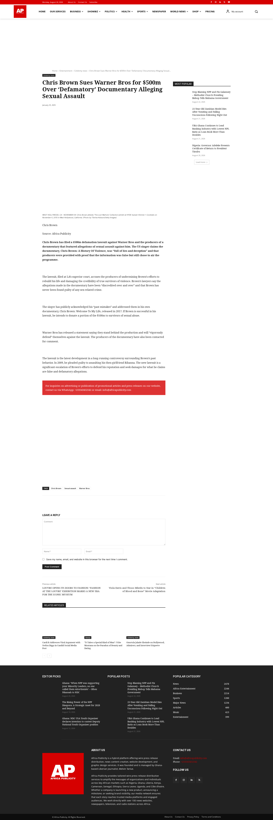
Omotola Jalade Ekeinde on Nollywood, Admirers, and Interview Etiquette (145, 644)
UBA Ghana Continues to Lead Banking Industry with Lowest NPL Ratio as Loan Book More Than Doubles (210, 130)
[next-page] (49, 656)
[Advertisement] (136, 42)
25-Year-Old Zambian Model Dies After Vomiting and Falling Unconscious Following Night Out (209, 111)
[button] (256, 11)
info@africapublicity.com (117, 389)
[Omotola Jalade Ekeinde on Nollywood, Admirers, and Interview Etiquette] (145, 625)
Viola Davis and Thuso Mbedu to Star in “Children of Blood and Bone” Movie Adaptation (137, 589)
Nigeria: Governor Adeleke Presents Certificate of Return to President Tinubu (211, 148)
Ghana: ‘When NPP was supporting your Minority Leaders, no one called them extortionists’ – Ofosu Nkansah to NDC (80, 687)
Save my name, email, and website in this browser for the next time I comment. (87, 559)
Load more (200, 162)
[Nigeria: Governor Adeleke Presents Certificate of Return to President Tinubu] (181, 150)
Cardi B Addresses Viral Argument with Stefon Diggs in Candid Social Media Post (61, 645)
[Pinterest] (79, 113)
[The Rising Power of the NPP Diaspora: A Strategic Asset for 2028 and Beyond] (51, 707)
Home (55, 70)
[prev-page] (44, 656)
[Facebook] (211, 2)
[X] (224, 2)
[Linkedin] (220, 2)
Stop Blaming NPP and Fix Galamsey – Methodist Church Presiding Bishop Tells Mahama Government (211, 95)
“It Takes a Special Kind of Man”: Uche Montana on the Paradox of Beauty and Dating (103, 645)
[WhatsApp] (86, 113)
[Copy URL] (100, 113)
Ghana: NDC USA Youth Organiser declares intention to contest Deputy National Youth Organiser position (81, 721)
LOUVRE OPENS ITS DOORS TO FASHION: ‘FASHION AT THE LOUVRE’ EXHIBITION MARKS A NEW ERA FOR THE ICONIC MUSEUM (71, 591)
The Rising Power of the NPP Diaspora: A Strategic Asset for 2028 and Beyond (81, 705)
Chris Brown (56, 488)
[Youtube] (229, 2)
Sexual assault (70, 488)
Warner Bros (84, 488)
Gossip (87, 637)
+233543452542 (83, 389)
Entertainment (66, 70)
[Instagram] (216, 2)
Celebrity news (80, 70)
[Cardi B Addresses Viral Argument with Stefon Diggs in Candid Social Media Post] (61, 625)
